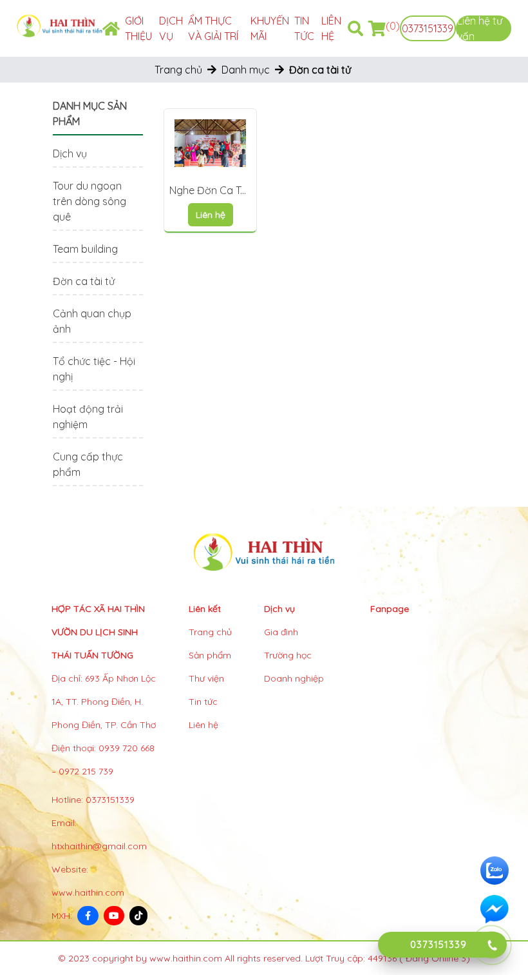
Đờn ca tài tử (84, 281)
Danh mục (246, 69)
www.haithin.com (88, 892)
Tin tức (203, 701)
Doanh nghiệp (294, 678)
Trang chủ (178, 69)
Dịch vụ (70, 153)
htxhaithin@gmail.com (99, 846)
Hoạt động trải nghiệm (88, 416)
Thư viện (206, 678)
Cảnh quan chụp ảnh (92, 321)
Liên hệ (203, 725)
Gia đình (281, 632)
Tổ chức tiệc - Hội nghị (94, 369)
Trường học (288, 655)
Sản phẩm (210, 655)
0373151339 (427, 28)
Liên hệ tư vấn (479, 28)
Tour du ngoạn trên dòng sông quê (89, 201)
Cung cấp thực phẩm (88, 464)
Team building (85, 248)
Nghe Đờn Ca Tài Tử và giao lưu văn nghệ (209, 191)
